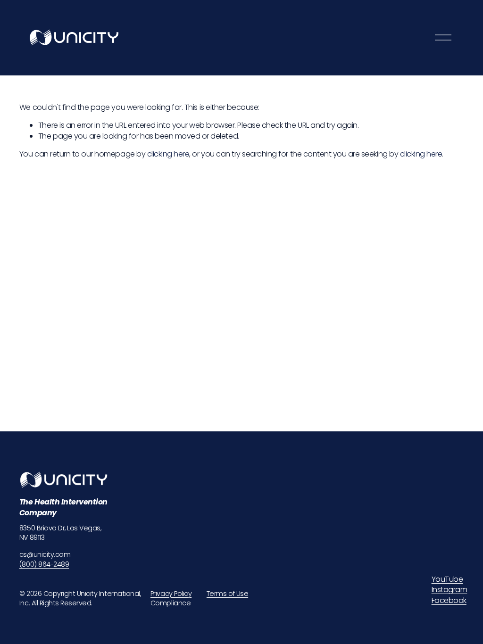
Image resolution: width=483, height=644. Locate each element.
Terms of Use (227, 593)
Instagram (449, 590)
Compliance (170, 603)
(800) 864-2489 (44, 564)
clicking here (168, 154)
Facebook (449, 600)
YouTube (447, 579)
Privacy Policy (171, 593)
